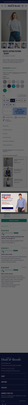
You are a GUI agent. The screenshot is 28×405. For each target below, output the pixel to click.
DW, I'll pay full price (7, 210)
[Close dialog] (26, 193)
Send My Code (7, 208)
